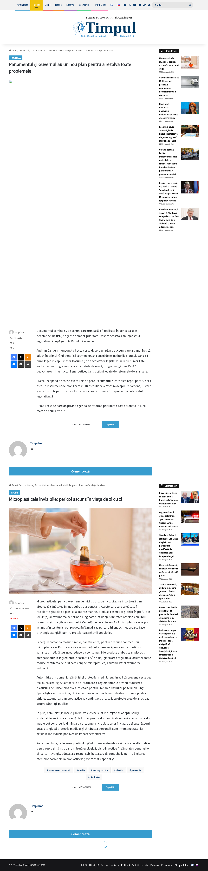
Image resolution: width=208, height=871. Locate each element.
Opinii (48, 4)
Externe (70, 4)
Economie (84, 4)
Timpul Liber (99, 4)
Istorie (58, 4)
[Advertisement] (179, 288)
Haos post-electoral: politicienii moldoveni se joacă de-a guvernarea (168, 110)
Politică (36, 4)
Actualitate (22, 4)
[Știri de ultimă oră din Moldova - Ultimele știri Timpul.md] (104, 26)
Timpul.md (36, 443)
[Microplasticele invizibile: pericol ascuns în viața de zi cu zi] (190, 62)
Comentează (80, 471)
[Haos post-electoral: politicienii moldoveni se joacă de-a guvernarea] (190, 108)
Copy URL (110, 424)
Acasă (14, 50)
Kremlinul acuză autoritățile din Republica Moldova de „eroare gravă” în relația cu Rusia (168, 133)
